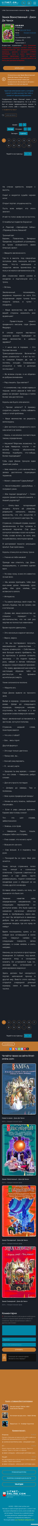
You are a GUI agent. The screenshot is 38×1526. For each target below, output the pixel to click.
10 (19, 145)
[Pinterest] (25, 1049)
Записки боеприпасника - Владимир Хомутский (20, 1442)
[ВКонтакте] (10, 1049)
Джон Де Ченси (25, 30)
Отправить (19, 1350)
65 (29, 145)
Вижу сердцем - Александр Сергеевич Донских (20, 1453)
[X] (27, 1049)
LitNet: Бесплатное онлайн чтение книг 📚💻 (15, 10)
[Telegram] (22, 1049)
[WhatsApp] (19, 1049)
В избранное (9, 1044)
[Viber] (16, 1049)
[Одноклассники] (13, 1049)
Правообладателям (19, 1472)
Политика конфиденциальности (19, 1478)
